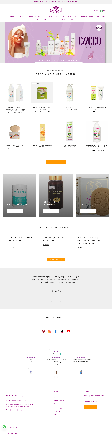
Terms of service (58, 406)
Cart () (95, 10)
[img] (56, 352)
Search (86, 10)
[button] (54, 377)
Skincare (10, 16)
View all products (56, 162)
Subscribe (90, 407)
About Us (56, 403)
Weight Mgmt (42, 19)
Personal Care (87, 16)
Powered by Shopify (12, 433)
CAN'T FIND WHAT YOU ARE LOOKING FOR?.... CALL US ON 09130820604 (56, 1)
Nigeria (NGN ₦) (12, 427)
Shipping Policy (58, 398)
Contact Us (56, 395)
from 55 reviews (55, 354)
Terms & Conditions (59, 400)
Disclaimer (56, 414)
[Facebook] (6, 410)
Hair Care (22, 16)
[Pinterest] (14, 410)
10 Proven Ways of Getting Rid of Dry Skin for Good (88, 240)
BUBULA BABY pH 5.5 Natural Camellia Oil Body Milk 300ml (96, 147)
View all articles (55, 259)
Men (52, 19)
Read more (11, 248)
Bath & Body (63, 19)
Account (79, 10)
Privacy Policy (57, 411)
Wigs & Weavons (35, 16)
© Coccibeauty (12, 431)
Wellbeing (101, 16)
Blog (73, 19)
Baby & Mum (72, 16)
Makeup (49, 16)
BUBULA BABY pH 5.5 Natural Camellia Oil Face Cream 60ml (96, 107)
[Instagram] (10, 410)
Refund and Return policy (60, 409)
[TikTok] (21, 410)
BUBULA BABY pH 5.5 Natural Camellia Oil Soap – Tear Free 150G (42, 107)
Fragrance (60, 16)
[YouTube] (17, 410)
